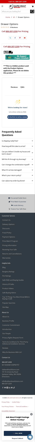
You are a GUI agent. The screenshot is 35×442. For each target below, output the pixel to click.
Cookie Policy (16, 402)
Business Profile (8, 321)
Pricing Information (9, 245)
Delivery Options (8, 224)
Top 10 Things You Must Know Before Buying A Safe (16, 298)
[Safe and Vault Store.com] (17, 6)
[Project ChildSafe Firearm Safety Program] (17, 57)
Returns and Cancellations (12, 254)
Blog (4, 267)
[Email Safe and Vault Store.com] (12, 388)
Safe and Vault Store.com (14, 398)
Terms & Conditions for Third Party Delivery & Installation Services (15, 343)
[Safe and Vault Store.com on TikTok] (14, 388)
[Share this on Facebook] (15, 38)
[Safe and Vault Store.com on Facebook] (3, 388)
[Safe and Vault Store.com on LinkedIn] (9, 388)
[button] (30, 437)
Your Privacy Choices (8, 406)
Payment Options (8, 237)
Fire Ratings (6, 276)
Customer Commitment (11, 325)
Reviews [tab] (14, 87)
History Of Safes (8, 284)
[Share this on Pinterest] (20, 38)
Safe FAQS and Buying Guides (13, 280)
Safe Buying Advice (9, 293)
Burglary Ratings (8, 272)
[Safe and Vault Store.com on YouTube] (5, 388)
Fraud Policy (6, 233)
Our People (6, 333)
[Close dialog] (31, 414)
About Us (5, 317)
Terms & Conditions (21, 406)
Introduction (7, 329)
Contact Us (6, 220)
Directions (6, 377)
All (14, 17)
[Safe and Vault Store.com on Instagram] (7, 388)
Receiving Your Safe (9, 249)
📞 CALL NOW (17, 433)
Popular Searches (8, 303)
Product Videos (8, 288)
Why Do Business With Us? (12, 352)
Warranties (6, 258)
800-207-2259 (21, 2)
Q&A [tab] (22, 87)
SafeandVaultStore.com (10, 369)
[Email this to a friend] (25, 38)
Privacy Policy (6, 402)
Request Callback (17, 438)
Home (8, 17)
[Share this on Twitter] (10, 38)
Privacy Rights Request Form (12, 338)
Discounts (6, 228)
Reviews (5, 348)
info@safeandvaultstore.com (12, 381)
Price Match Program (10, 241)
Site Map (5, 307)
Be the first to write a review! (17, 117)
